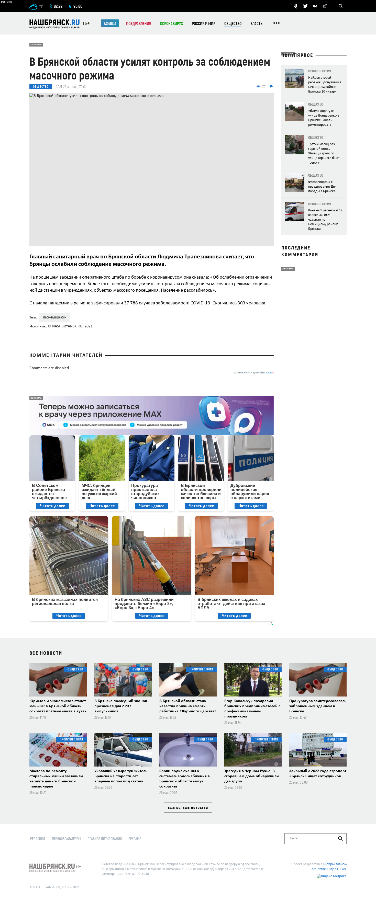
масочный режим (55, 317)
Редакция (37, 838)
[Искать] (340, 838)
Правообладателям (66, 838)
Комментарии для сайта (254, 372)
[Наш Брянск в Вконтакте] (315, 6)
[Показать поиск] (341, 6)
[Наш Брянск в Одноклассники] (295, 6)
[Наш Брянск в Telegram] (324, 6)
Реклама (134, 838)
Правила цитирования (104, 838)
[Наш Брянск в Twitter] (305, 6)
